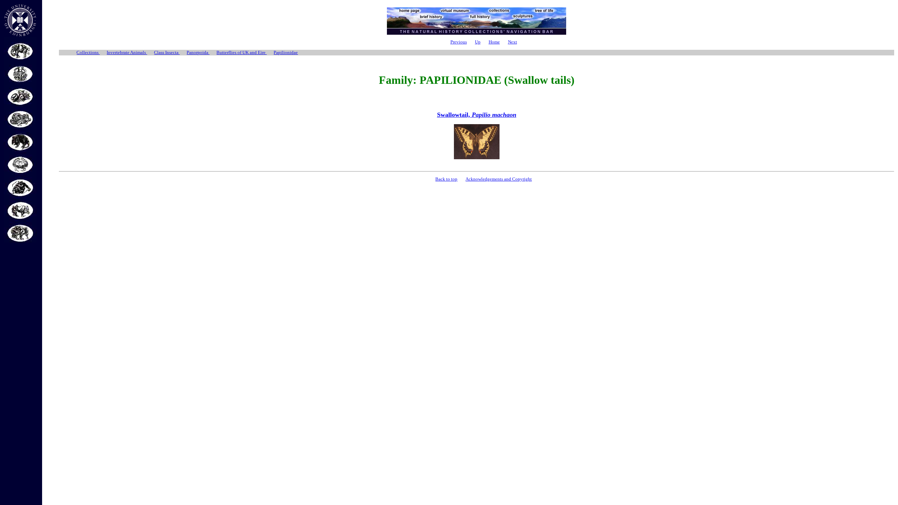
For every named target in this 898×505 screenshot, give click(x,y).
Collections (88, 52)
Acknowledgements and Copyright (498, 179)
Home (494, 42)
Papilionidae (286, 52)
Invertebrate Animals (127, 52)
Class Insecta (167, 52)
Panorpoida (198, 52)
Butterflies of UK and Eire (241, 52)
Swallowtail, (476, 114)
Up (478, 42)
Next (512, 42)
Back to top (446, 179)
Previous (458, 42)
